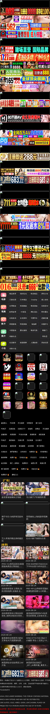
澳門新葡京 (14, 452)
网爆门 (44, 330)
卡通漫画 (12, 330)
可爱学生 (34, 318)
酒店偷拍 (12, 440)
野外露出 (44, 312)
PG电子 (3, 429)
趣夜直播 (13, 446)
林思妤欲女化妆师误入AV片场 (12, 663)
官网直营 (30, 423)
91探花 (23, 312)
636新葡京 (44, 452)
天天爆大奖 (43, 457)
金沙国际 (4, 463)
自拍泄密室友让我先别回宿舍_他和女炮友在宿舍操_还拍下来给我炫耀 (12, 615)
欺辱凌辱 (12, 312)
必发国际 (31, 446)
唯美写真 (34, 330)
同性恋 (44, 336)
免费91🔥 (15, 469)
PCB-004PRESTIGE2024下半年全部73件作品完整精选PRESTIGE (37, 566)
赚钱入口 (15, 475)
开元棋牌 (21, 423)
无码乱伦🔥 (23, 457)
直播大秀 (43, 463)
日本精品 (23, 299)
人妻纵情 (34, 342)
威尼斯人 (4, 423)
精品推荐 (12, 293)
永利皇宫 (23, 452)
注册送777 (21, 429)
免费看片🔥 (33, 452)
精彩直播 (42, 434)
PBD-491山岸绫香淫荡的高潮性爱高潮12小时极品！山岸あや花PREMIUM (37, 592)
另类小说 (12, 348)
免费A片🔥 (25, 469)
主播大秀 (21, 440)
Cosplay (34, 299)
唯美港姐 (34, 306)
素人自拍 (44, 299)
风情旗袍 (12, 324)
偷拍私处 (4, 446)
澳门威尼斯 (5, 469)
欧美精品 (34, 293)
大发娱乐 (4, 452)
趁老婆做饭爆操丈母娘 (11, 497)
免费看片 (25, 463)
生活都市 (12, 342)
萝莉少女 (44, 293)
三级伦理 (12, 299)
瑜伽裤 (34, 324)
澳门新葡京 (40, 446)
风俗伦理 (44, 342)
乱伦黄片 (39, 440)
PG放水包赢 (23, 434)
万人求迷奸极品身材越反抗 (12, 539)
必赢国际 (4, 434)
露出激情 (23, 330)
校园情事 (23, 342)
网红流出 (34, 312)
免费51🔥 (13, 457)
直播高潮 (33, 434)
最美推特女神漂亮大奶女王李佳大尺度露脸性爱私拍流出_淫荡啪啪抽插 (12, 640)
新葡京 (37, 429)
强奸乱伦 (23, 293)
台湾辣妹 (12, 306)
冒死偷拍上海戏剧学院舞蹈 (37, 517)
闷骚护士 (44, 324)
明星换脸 (23, 324)
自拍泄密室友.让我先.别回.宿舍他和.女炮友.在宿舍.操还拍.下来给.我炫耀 (12, 591)
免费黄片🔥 (5, 475)
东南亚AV (44, 306)
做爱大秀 (34, 463)
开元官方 (33, 457)
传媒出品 (12, 336)
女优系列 (23, 318)
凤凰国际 (13, 434)
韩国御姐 (23, 306)
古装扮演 (12, 318)
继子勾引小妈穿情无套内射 (12, 517)
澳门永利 (39, 423)
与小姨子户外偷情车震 (36, 497)
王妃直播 (30, 440)
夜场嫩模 (22, 446)
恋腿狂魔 (44, 318)
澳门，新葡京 (14, 463)
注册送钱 (12, 429)
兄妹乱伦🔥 (35, 469)
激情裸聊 (4, 457)
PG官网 (12, 423)
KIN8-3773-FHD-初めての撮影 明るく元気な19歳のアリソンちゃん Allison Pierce (36, 642)
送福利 (30, 429)
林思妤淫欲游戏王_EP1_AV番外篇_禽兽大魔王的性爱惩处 (37, 665)
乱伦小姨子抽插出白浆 (36, 538)
